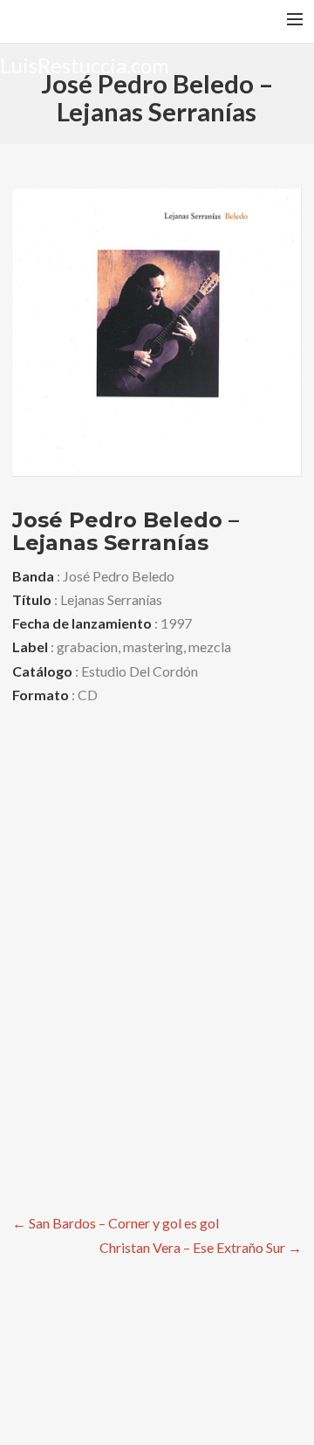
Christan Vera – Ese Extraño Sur (200, 1247)
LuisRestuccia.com (84, 64)
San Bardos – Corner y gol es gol (115, 1222)
